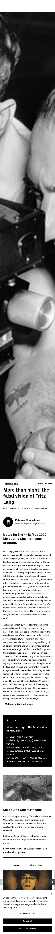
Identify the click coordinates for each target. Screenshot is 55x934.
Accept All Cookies (27, 929)
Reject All (27, 921)
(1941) (14, 747)
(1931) (10, 737)
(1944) (17, 758)
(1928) (13, 761)
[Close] (52, 894)
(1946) (18, 751)
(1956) (19, 740)
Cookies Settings (27, 913)
